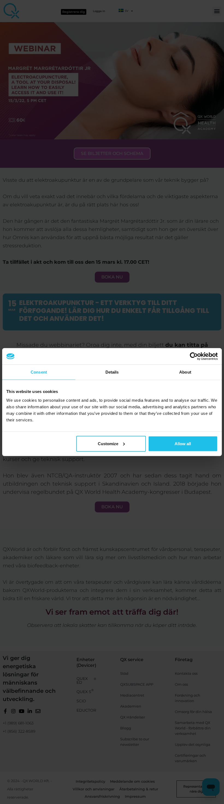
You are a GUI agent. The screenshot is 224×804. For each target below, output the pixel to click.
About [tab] (185, 372)
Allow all (183, 443)
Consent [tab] (39, 372)
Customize (108, 443)
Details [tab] (112, 372)
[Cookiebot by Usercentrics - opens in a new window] (194, 356)
